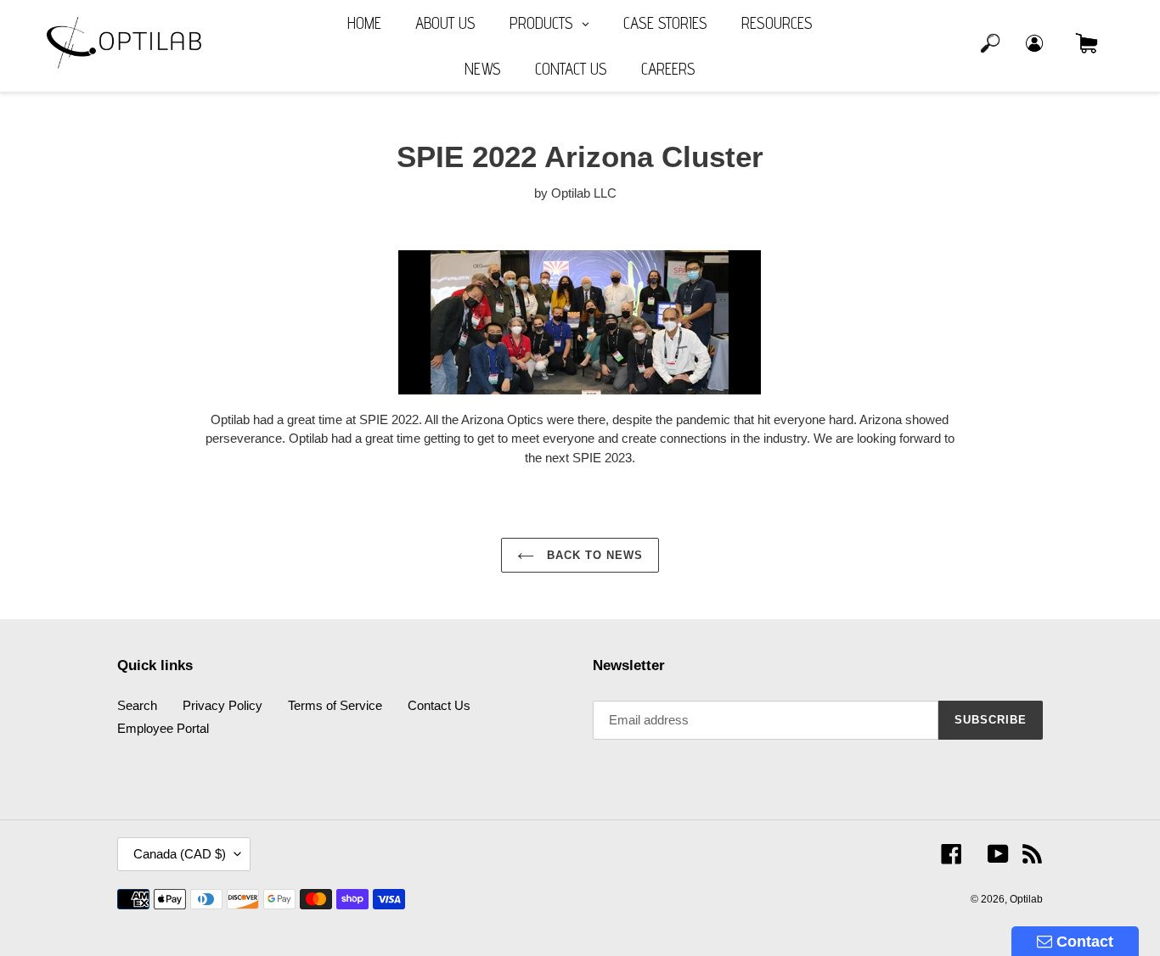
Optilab (1026, 899)
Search (137, 705)
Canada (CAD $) (179, 854)
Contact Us (439, 705)
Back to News (593, 555)
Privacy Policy (222, 705)
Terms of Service (335, 705)
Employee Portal (163, 728)
